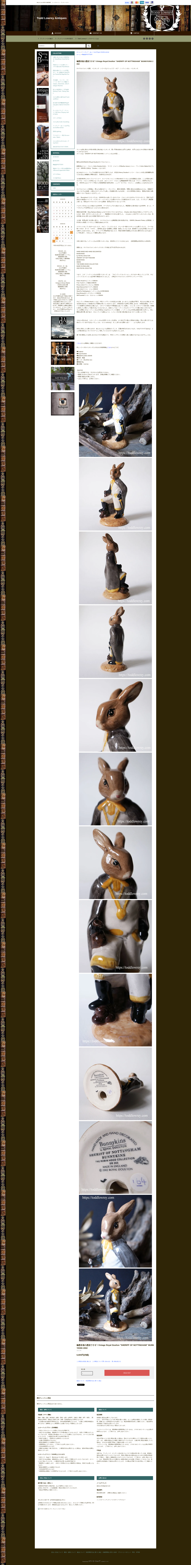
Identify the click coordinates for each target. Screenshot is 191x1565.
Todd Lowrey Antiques (52, 18)
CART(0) (136, 33)
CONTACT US (97, 33)
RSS (133, 1552)
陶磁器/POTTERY (87, 54)
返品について (80, 1381)
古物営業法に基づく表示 (110, 1552)
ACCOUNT (58, 33)
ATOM (138, 1552)
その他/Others (57, 178)
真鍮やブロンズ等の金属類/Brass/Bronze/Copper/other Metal (62, 169)
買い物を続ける (116, 1361)
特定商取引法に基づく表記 (93, 1381)
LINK (54, 188)
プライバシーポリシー (124, 1552)
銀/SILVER (56, 160)
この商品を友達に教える (84, 1361)
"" (46, 38)
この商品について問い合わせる (101, 1361)
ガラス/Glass (57, 174)
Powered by (85, 1561)
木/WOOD (56, 157)
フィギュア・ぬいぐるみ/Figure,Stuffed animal (95, 52)
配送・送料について (70, 1552)
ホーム (78, 52)
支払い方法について (57, 1552)
